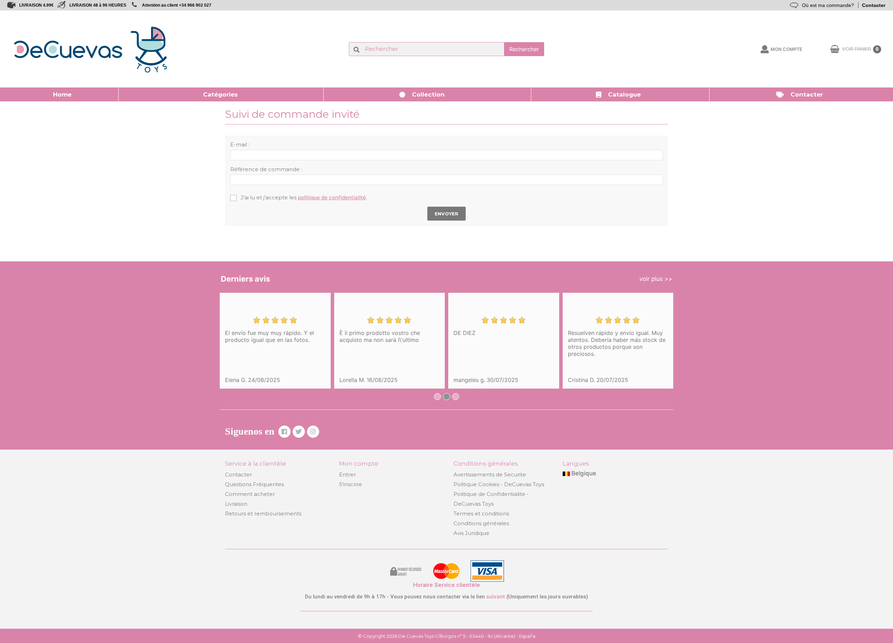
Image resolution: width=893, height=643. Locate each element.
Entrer (347, 474)
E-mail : (239, 144)
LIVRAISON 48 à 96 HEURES (97, 5)
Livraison (236, 503)
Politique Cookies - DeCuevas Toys (498, 484)
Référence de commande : (266, 169)
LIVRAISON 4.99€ (36, 5)
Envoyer (446, 213)
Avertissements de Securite (489, 474)
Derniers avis (245, 278)
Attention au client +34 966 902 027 (176, 5)
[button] (221, 94)
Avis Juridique (471, 533)
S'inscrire (350, 484)
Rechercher (524, 49)
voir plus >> (655, 278)
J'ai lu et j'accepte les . (303, 197)
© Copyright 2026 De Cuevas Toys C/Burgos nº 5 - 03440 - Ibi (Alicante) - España (446, 636)
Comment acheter (250, 494)
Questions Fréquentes (254, 484)
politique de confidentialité (332, 197)
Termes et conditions (481, 513)
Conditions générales (481, 523)
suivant (495, 596)
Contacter (873, 5)
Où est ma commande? (828, 5)
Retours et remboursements (263, 513)
